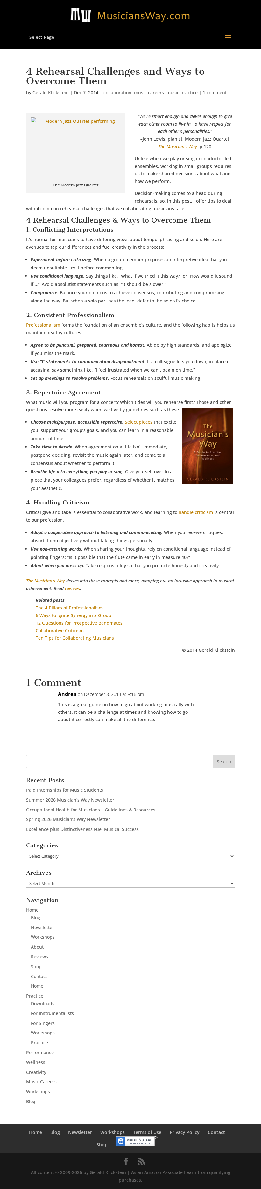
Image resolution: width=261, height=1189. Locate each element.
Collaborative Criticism (60, 631)
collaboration (117, 92)
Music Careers (41, 1082)
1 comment (215, 92)
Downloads (42, 1003)
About (37, 947)
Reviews (39, 957)
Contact (39, 976)
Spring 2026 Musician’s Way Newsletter (68, 819)
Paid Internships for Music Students (64, 790)
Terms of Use (147, 1132)
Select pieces (138, 422)
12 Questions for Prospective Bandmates (79, 623)
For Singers (43, 1023)
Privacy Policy (185, 1132)
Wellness (35, 1062)
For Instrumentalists (52, 1013)
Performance (40, 1052)
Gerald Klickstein (50, 92)
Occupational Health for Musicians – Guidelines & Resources (90, 810)
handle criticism (196, 512)
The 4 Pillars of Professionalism (69, 608)
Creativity (36, 1072)
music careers (149, 92)
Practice (34, 996)
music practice (182, 92)
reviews (72, 588)
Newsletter (42, 927)
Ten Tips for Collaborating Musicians (75, 638)
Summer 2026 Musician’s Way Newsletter (70, 800)
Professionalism (43, 325)
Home (32, 910)
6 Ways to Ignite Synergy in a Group (73, 615)
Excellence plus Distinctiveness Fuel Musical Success (82, 829)
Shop (36, 966)
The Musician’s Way (177, 146)
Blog (35, 917)
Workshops (43, 937)
